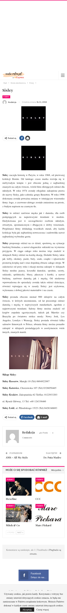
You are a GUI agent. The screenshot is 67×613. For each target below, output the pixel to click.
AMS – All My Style (17, 457)
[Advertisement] (33, 35)
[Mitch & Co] (19, 513)
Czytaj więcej (42, 609)
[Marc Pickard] (48, 513)
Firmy (6, 97)
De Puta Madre (52, 457)
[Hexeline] (19, 487)
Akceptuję (27, 609)
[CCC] (48, 487)
